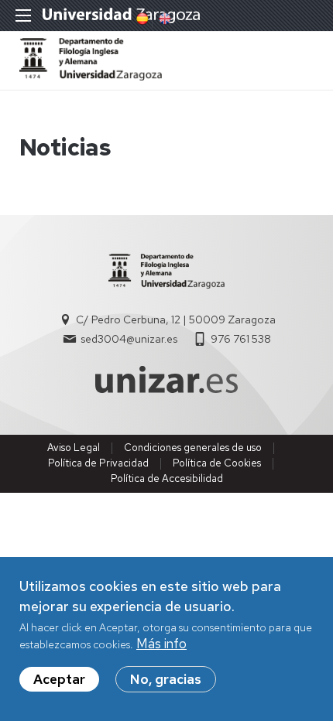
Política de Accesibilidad (167, 478)
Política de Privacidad (98, 463)
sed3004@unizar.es (129, 339)
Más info (161, 643)
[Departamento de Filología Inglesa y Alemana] (90, 75)
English (163, 18)
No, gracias (165, 679)
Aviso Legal (73, 447)
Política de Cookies (217, 463)
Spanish (141, 18)
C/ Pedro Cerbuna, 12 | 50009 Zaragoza (176, 319)
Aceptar (59, 679)
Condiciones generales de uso (193, 447)
